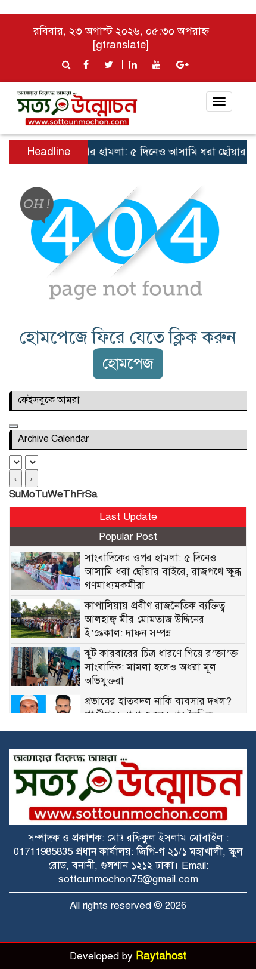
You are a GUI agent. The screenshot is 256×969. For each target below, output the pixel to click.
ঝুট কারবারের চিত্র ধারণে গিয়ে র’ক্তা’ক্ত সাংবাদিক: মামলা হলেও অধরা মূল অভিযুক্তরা (161, 667)
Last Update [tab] (128, 516)
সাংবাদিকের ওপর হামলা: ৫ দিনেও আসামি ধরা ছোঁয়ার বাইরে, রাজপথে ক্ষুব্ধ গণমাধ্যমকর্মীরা (163, 572)
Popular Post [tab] (128, 536)
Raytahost (161, 955)
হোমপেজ (128, 363)
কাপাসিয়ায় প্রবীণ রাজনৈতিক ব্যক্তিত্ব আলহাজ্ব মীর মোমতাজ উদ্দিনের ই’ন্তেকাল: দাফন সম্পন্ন (155, 619)
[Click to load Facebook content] (13, 426)
